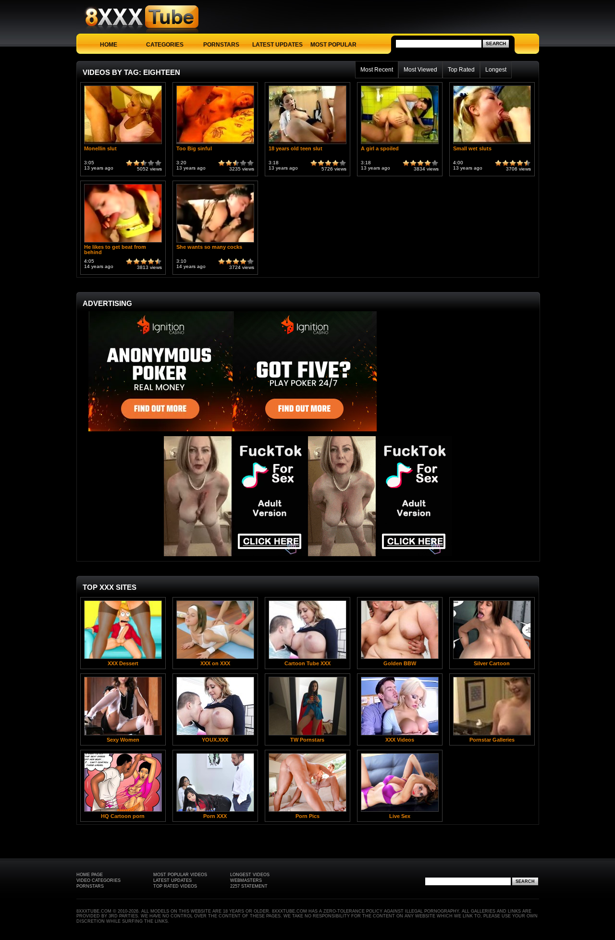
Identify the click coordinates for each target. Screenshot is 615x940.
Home (108, 45)
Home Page (89, 874)
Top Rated (461, 69)
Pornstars (221, 45)
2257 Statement (249, 886)
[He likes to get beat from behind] (123, 242)
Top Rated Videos (175, 886)
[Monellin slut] (123, 143)
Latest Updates (277, 45)
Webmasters (246, 880)
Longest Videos (250, 874)
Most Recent (376, 69)
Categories (165, 45)
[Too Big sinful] (215, 143)
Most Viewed (420, 69)
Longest (495, 69)
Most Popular (333, 45)
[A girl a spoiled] (400, 143)
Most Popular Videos (180, 874)
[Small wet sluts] (492, 143)
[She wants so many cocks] (215, 242)
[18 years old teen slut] (307, 143)
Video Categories (98, 880)
